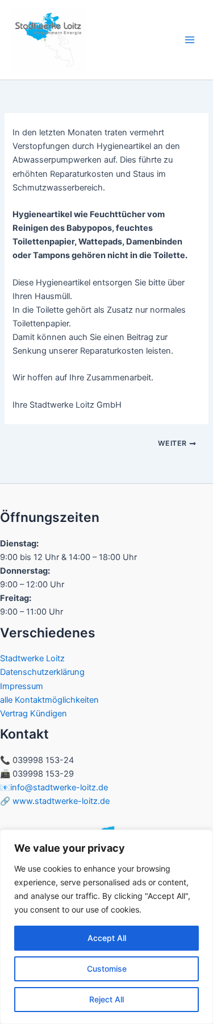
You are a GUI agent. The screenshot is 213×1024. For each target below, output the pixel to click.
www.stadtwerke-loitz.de (61, 801)
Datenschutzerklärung (42, 672)
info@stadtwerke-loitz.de (59, 787)
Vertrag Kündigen (33, 713)
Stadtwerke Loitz (32, 658)
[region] (106, 927)
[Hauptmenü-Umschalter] (190, 40)
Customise (107, 968)
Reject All (106, 999)
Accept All (106, 938)
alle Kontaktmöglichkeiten (49, 700)
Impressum (21, 686)
